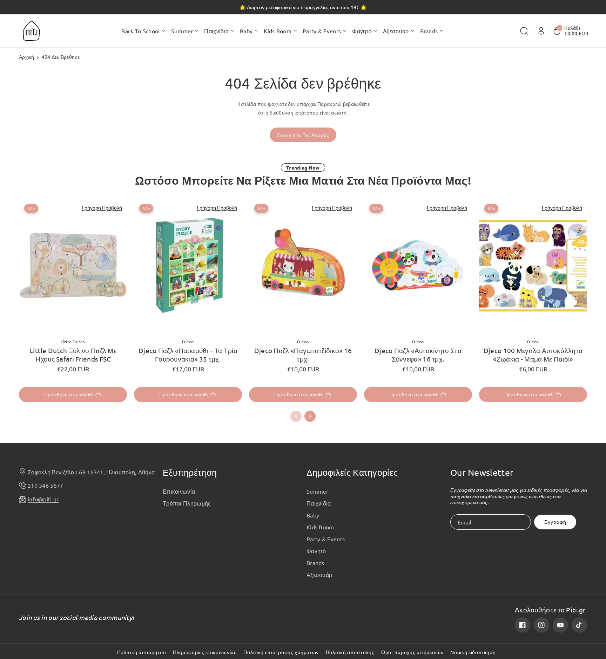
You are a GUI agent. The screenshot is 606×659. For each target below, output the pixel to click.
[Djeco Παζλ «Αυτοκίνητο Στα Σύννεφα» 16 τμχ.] (418, 265)
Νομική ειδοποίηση (473, 652)
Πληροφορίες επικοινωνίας (205, 652)
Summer (318, 491)
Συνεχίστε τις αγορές (303, 135)
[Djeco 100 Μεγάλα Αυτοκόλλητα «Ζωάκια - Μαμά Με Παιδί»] (533, 265)
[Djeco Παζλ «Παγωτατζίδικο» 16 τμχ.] (303, 265)
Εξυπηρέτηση (190, 472)
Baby (313, 515)
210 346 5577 (45, 485)
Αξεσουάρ (319, 574)
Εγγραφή (555, 522)
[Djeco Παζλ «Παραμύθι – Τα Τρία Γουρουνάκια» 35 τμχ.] (188, 265)
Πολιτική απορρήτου (141, 652)
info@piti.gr (43, 498)
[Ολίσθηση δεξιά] (310, 416)
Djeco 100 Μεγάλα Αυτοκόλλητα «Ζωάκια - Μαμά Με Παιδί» (533, 354)
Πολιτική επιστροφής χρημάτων (281, 652)
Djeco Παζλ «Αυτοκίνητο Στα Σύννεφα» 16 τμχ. (418, 354)
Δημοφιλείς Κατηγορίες (352, 472)
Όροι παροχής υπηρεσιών (412, 652)
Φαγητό (316, 550)
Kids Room (320, 526)
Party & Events (326, 538)
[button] (143, 31)
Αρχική (26, 57)
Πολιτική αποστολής (350, 652)
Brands (315, 562)
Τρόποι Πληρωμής (187, 503)
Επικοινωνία (179, 491)
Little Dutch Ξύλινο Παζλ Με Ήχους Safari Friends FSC (72, 354)
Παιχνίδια (319, 503)
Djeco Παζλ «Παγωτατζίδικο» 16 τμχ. (303, 354)
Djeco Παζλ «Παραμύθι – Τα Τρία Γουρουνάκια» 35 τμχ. (188, 354)
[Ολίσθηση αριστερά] (296, 416)
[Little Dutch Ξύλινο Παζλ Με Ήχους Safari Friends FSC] (73, 265)
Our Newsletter (481, 472)
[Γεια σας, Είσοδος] (541, 31)
